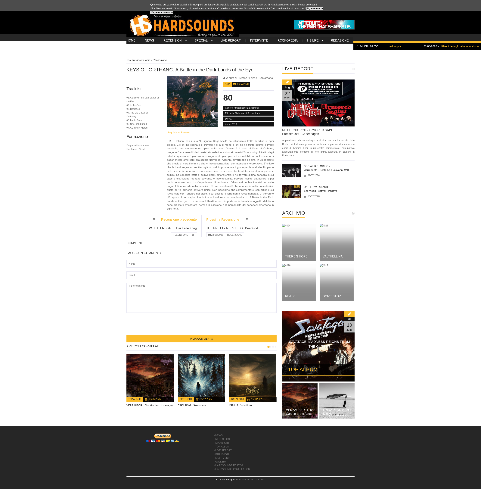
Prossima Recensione (223, 219)
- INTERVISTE (222, 454)
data (227, 84)
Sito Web (260, 479)
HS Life (313, 40)
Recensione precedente (179, 219)
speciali (201, 40)
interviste (259, 40)
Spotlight (186, 399)
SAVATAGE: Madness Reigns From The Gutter (319, 344)
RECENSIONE (180, 235)
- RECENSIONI (222, 439)
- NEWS (218, 435)
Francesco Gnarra (245, 479)
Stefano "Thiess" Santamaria (255, 77)
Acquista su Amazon (178, 132)
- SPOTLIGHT (221, 442)
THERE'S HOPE (296, 256)
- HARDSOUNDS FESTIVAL (229, 465)
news (149, 40)
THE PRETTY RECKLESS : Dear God (232, 228)
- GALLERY (220, 461)
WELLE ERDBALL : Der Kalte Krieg (173, 228)
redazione (340, 40)
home (130, 40)
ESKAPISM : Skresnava (192, 405)
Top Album (134, 399)
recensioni (172, 40)
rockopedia (288, 40)
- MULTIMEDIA (222, 457)
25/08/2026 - (431, 46)
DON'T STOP (332, 296)
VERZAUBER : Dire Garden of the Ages (149, 405)
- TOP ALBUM (221, 446)
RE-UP (290, 296)
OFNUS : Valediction (241, 405)
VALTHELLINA (333, 256)
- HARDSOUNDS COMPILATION (232, 469)
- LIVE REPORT (223, 450)
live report (231, 40)
